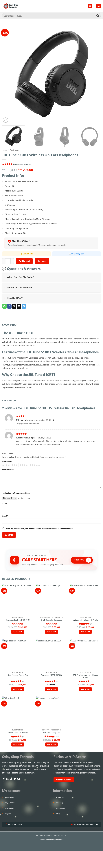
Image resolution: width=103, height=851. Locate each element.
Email (5, 516)
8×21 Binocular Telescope (51, 620)
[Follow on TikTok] (11, 779)
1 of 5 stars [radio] (2, 465)
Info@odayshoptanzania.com (86, 824)
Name (5, 503)
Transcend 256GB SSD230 (51, 675)
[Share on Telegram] (24, 306)
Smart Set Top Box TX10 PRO (18, 620)
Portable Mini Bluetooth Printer (85, 620)
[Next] (95, 74)
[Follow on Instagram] (7, 779)
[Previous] (7, 74)
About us (60, 797)
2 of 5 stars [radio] (7, 465)
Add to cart (24, 261)
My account (10, 808)
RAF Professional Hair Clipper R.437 (85, 676)
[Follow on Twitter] (15, 779)
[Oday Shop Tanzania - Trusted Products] (11, 6)
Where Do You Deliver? (18, 287)
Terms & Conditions (44, 835)
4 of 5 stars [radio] (23, 465)
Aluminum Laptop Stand (51, 733)
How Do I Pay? (13, 298)
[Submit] (97, 15)
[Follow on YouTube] (18, 779)
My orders (9, 797)
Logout (8, 814)
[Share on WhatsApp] (4, 306)
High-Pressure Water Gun (17, 675)
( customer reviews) (22, 164)
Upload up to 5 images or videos (16, 493)
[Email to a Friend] (19, 306)
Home (4, 150)
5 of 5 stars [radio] (34, 465)
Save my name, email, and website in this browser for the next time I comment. (40, 528)
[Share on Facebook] (9, 306)
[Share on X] (14, 306)
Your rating (7, 461)
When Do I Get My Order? (19, 277)
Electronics (14, 150)
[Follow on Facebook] (4, 779)
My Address (10, 803)
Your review (8, 469)
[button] (90, 6)
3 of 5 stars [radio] (14, 465)
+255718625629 (14, 824)
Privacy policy (60, 835)
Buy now (42, 261)
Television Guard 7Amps (18, 733)
